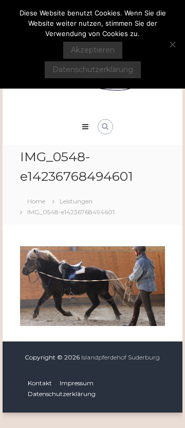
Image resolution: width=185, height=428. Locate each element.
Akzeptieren (93, 50)
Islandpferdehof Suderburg (120, 357)
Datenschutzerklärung (62, 394)
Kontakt (40, 383)
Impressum (77, 383)
